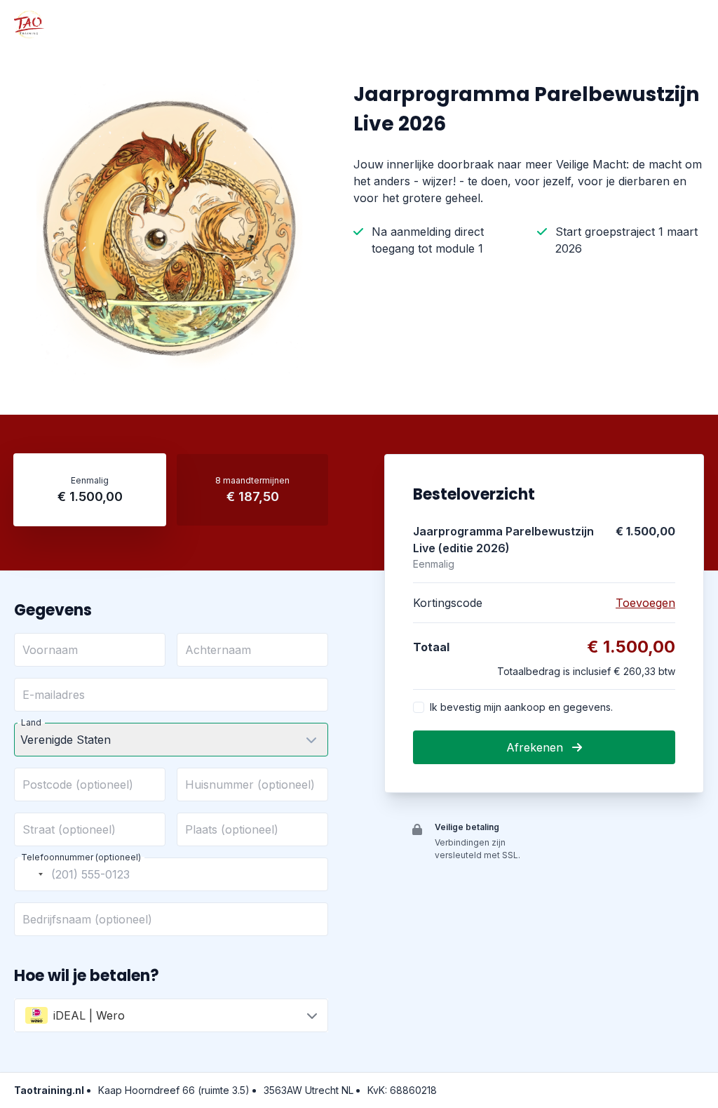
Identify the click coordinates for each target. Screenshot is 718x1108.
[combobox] (31, 874)
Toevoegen (645, 603)
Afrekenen (536, 747)
